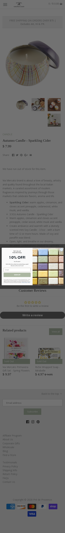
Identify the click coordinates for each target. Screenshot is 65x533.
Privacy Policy (24, 282)
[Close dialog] (61, 249)
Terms (29, 282)
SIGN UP (17, 275)
